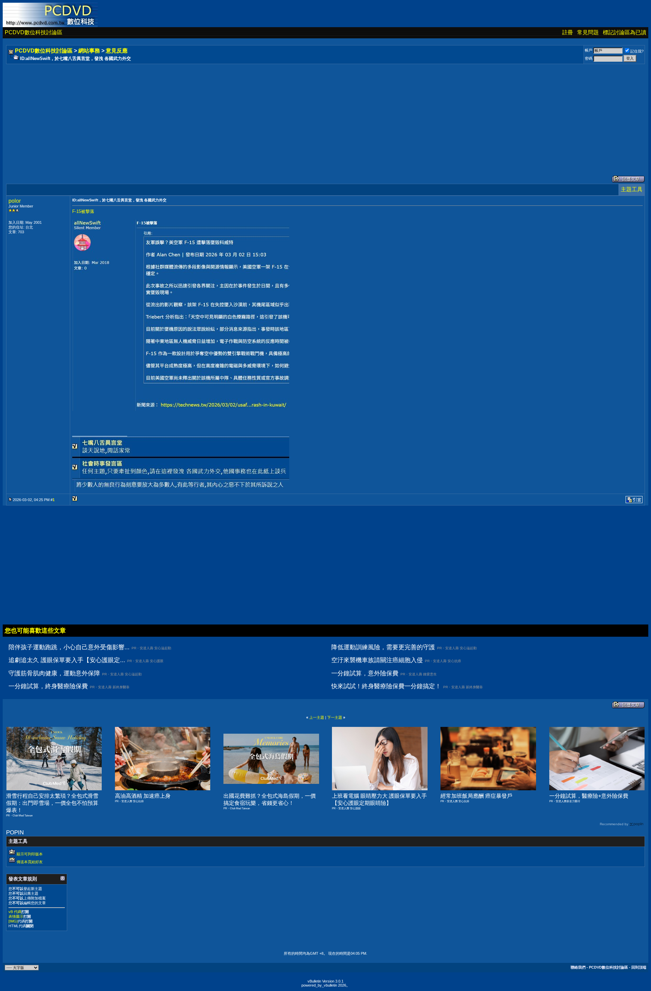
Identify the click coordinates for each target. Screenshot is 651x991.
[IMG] (13, 921)
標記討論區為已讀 (624, 32)
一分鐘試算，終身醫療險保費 (48, 686)
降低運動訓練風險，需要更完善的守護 (383, 647)
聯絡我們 (578, 967)
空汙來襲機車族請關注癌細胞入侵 (377, 660)
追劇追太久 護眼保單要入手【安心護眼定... (66, 660)
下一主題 (334, 717)
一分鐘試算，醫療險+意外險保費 (588, 796)
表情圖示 (15, 916)
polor (14, 201)
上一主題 (316, 717)
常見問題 (588, 32)
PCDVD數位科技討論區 (33, 32)
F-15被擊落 (83, 211)
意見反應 (116, 51)
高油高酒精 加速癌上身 (143, 796)
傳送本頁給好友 (30, 862)
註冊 (567, 32)
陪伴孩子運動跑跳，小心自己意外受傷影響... (69, 647)
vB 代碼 (14, 912)
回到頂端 (638, 967)
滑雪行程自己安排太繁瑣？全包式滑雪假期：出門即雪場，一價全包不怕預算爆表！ (52, 803)
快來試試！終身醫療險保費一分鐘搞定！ (386, 686)
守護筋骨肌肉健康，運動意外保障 (54, 673)
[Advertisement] (210, 112)
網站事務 (89, 51)
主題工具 (632, 189)
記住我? (637, 51)
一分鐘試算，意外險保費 (364, 673)
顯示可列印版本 (30, 854)
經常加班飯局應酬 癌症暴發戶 (476, 796)
